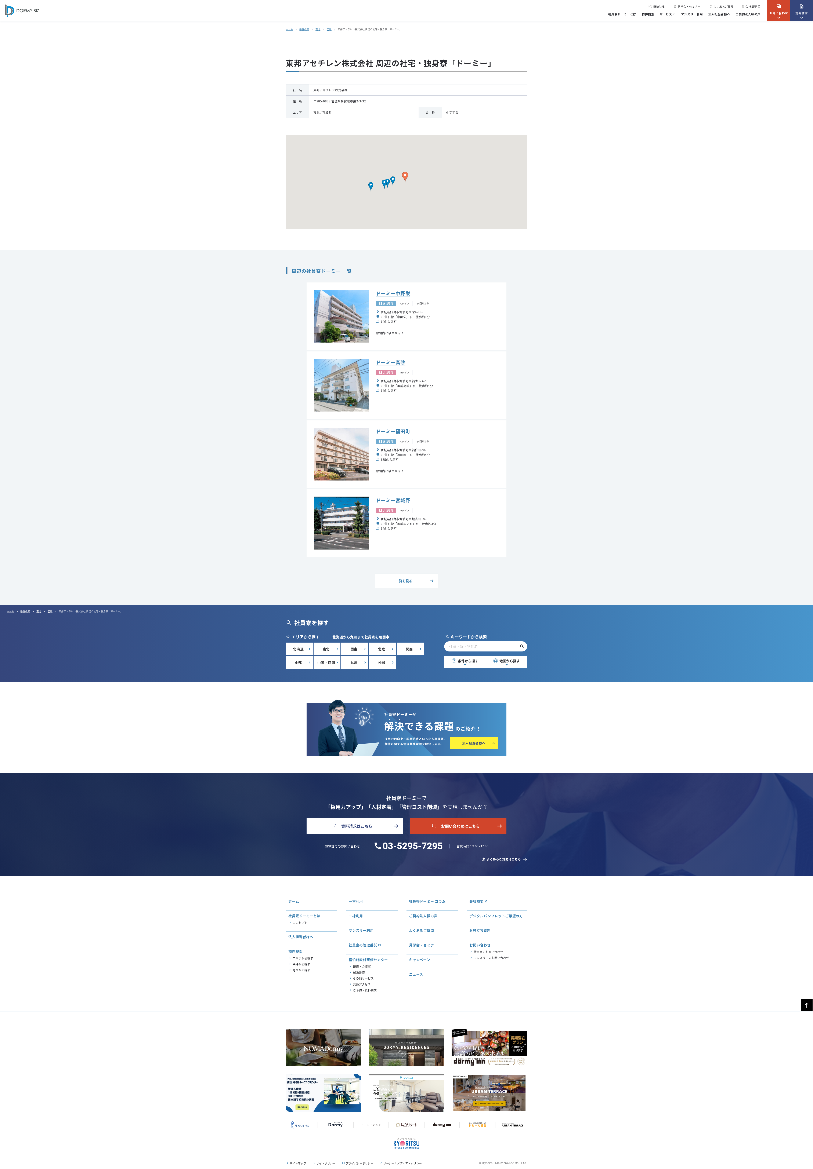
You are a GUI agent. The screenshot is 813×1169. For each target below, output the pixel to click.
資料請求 (801, 9)
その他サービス (363, 978)
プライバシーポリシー (359, 1163)
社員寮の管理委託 (363, 944)
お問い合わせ (778, 9)
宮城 (329, 29)
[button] (392, 181)
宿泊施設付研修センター (368, 959)
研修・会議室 (362, 966)
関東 (354, 648)
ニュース (416, 974)
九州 (354, 662)
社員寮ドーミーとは (622, 14)
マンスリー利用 (692, 14)
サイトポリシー (326, 1163)
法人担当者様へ (719, 14)
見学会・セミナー (687, 6)
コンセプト (300, 922)
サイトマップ (298, 1163)
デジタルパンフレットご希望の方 (496, 915)
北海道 (298, 648)
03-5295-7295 (413, 846)
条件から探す (465, 660)
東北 (317, 29)
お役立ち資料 (480, 930)
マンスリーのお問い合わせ (491, 958)
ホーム (289, 29)
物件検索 (648, 14)
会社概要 (751, 6)
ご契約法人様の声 (748, 14)
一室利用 (356, 901)
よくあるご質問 (721, 6)
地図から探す (507, 660)
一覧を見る (403, 580)
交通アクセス (362, 984)
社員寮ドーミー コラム (427, 901)
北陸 (381, 648)
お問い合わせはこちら (456, 826)
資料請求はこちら (352, 826)
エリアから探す (303, 958)
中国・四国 (326, 662)
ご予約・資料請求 (365, 990)
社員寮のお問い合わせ (488, 952)
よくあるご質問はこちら (504, 859)
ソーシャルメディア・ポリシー (402, 1163)
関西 (409, 648)
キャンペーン (419, 959)
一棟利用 (356, 915)
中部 (298, 662)
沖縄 (381, 662)
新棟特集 (659, 6)
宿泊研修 (359, 972)
